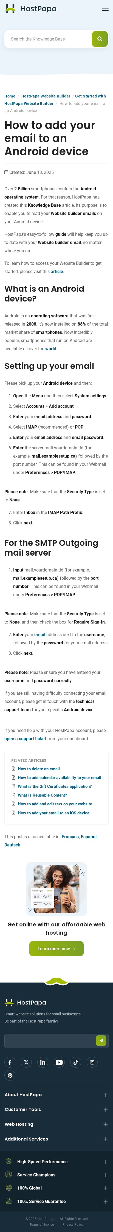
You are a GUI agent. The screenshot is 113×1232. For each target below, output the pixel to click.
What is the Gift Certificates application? (55, 786)
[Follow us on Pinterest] (9, 1075)
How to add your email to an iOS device (53, 813)
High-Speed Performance (42, 1161)
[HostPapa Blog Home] (30, 8)
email (39, 634)
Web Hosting (19, 1124)
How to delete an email (39, 768)
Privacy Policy (73, 1225)
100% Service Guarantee (41, 1201)
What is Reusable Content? (42, 795)
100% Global (29, 1188)
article (57, 271)
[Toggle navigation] (105, 8)
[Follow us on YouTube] (59, 1062)
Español (89, 836)
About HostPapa (23, 1095)
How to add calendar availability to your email (59, 777)
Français (70, 836)
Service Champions (36, 1175)
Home (9, 96)
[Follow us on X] (26, 1062)
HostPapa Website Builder (45, 96)
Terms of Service (42, 1225)
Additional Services (26, 1139)
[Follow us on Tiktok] (75, 1062)
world (50, 348)
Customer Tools (23, 1109)
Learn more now (54, 948)
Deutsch (12, 845)
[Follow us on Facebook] (9, 1062)
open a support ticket (25, 738)
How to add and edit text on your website (55, 804)
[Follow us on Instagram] (92, 1062)
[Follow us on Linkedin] (42, 1062)
